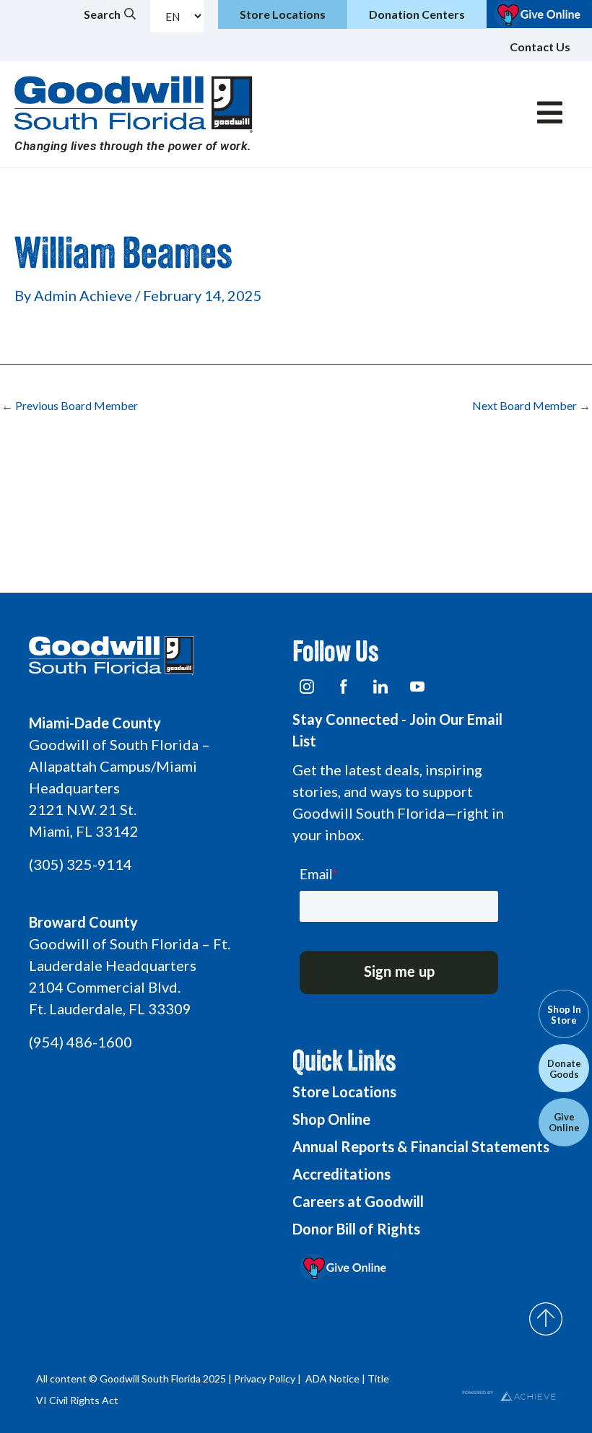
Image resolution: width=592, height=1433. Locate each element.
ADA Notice (332, 1378)
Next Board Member (531, 405)
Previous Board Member (69, 405)
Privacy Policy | (268, 1378)
